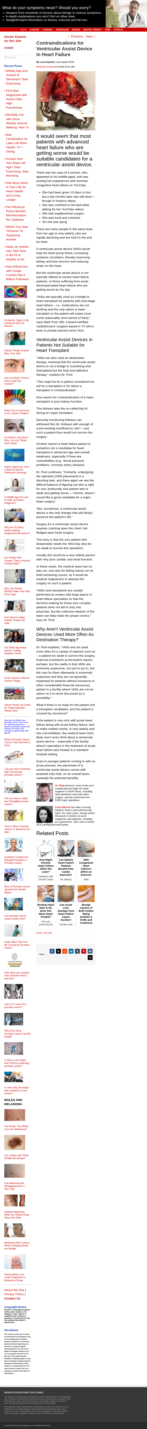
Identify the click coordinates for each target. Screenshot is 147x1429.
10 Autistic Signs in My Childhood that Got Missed (16, 323)
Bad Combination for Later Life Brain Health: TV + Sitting (17, 143)
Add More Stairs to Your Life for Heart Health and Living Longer (17, 191)
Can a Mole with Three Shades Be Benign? (16, 1157)
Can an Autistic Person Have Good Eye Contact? (16, 381)
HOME (8, 47)
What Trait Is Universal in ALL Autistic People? (16, 412)
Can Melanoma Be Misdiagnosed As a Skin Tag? (14, 1186)
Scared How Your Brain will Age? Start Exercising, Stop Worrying (17, 167)
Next (89, 36)
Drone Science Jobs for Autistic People (17, 679)
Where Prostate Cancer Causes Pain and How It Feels (17, 742)
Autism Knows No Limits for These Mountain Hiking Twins (17, 707)
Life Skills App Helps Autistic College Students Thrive (15, 650)
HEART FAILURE (44, 933)
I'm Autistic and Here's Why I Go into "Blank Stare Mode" (16, 440)
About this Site (14, 1290)
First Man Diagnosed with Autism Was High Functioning (16, 99)
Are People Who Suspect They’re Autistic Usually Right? (17, 560)
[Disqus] (65, 1000)
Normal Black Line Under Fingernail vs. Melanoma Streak (15, 1277)
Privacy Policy (14, 1294)
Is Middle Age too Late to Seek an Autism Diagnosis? (16, 500)
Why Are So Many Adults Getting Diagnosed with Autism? (17, 530)
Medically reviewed (46, 67)
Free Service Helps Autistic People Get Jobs (14, 620)
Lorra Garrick (62, 807)
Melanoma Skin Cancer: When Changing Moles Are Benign (17, 1245)
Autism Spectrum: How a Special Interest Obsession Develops (16, 469)
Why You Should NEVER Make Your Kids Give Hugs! (17, 591)
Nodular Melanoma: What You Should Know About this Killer (16, 1215)
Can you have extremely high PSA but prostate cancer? (17, 772)
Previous (77, 36)
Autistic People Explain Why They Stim (16, 352)
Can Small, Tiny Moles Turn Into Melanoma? (16, 1127)
